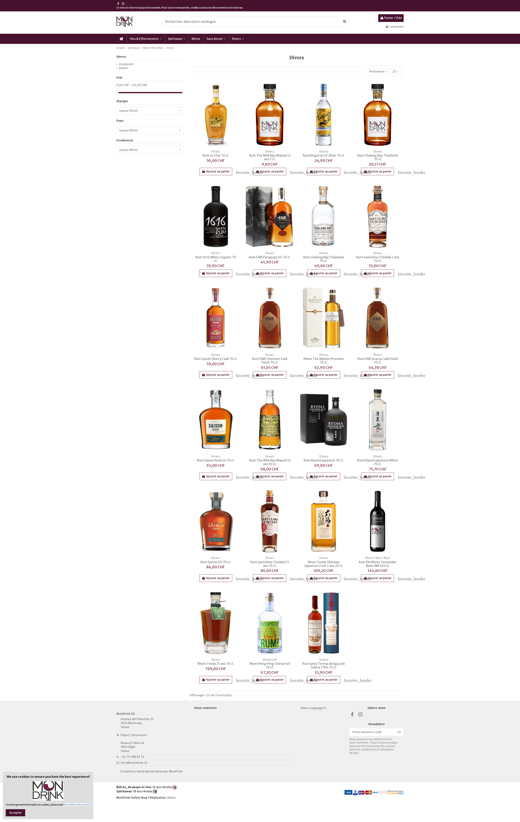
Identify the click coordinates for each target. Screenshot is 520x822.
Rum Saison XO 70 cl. (215, 562)
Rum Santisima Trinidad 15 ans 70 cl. (269, 564)
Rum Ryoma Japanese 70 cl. (323, 460)
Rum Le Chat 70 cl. (215, 155)
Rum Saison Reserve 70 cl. (215, 460)
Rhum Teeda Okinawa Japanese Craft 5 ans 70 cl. (323, 564)
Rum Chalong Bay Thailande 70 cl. (323, 259)
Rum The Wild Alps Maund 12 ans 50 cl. (269, 462)
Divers (121, 56)
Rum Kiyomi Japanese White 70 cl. (377, 462)
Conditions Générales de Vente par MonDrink (151, 771)
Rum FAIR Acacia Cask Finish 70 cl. (378, 360)
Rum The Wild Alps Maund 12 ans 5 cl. (269, 157)
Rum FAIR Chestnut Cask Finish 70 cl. (269, 360)
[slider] (118, 92)
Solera (123, 68)
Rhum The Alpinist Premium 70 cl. (323, 360)
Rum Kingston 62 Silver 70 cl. (324, 155)
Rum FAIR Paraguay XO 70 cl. (269, 257)
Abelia (171, 797)
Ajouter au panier (218, 171)
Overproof (126, 64)
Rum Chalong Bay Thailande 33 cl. (377, 157)
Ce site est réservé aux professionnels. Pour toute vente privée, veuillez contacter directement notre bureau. (179, 7)
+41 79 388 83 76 (132, 757)
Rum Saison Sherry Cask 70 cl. (215, 359)
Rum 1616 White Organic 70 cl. (215, 259)
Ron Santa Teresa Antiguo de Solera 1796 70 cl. (323, 665)
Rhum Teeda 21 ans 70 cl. (215, 664)
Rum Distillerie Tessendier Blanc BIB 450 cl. (377, 564)
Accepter (15, 812)
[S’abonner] (399, 732)
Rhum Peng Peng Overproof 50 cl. (269, 665)
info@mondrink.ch (134, 763)
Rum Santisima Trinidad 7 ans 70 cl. (377, 259)
